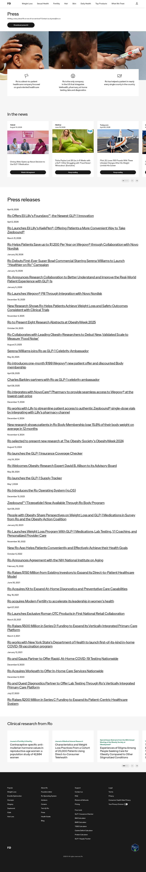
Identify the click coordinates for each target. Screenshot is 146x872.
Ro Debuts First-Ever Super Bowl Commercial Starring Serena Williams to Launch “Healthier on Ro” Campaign (66, 263)
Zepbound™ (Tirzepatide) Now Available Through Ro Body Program (55, 502)
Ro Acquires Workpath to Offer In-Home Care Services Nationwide (55, 671)
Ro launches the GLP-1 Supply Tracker (34, 478)
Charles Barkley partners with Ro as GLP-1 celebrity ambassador (53, 379)
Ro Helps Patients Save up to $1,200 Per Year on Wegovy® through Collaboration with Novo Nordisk (72, 246)
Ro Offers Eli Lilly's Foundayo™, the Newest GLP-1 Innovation (50, 215)
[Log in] (137, 3)
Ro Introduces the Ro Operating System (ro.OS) (41, 490)
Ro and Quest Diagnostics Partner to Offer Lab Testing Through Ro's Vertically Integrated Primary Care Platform (71, 685)
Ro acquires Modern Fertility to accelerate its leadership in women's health (60, 601)
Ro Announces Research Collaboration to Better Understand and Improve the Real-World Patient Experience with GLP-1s (71, 279)
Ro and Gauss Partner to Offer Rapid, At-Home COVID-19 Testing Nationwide (62, 658)
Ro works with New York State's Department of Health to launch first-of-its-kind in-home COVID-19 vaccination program (70, 644)
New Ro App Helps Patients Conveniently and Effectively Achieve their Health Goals (67, 548)
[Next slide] (137, 180)
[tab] (27, 4)
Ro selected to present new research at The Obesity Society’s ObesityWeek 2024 (65, 441)
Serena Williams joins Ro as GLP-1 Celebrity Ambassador (48, 351)
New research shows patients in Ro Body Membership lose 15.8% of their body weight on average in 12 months (70, 426)
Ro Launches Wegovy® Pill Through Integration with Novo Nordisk (54, 293)
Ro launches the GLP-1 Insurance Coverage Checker (44, 453)
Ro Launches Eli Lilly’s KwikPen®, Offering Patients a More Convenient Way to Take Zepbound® (66, 230)
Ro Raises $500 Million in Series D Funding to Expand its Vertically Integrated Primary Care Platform (72, 628)
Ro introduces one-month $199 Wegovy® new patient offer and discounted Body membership (65, 365)
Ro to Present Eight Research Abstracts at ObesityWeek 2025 (51, 322)
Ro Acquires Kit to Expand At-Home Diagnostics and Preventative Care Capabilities (67, 589)
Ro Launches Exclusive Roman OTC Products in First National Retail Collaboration (65, 613)
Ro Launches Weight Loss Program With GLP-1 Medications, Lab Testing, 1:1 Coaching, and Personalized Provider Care (72, 533)
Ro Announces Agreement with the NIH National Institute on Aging (55, 560)
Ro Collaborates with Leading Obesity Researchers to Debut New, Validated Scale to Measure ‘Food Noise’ (67, 336)
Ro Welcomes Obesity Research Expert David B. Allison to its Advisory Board (62, 465)
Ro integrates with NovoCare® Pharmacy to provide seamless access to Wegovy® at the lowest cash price (70, 394)
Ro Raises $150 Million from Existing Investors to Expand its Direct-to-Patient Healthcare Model (70, 574)
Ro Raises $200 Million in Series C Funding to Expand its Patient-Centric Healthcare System (67, 701)
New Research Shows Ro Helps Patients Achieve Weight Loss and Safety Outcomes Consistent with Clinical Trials (67, 308)
